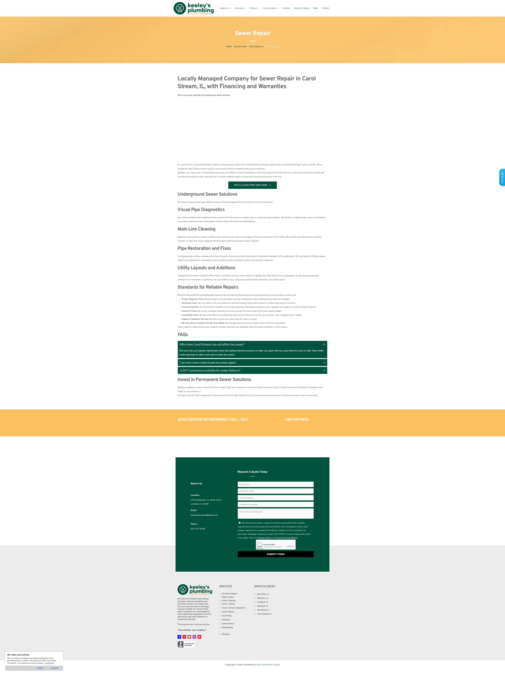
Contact (325, 8)
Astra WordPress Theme (268, 664)
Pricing (253, 8)
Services (239, 8)
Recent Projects (301, 8)
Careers (286, 8)
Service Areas (269, 8)
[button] (502, 177)
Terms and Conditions (287, 537)
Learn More (49, 663)
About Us (224, 8)
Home (229, 46)
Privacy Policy (264, 537)
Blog (315, 8)
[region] (34, 661)
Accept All (54, 668)
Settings (40, 668)
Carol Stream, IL (256, 46)
